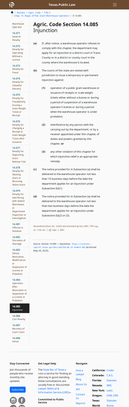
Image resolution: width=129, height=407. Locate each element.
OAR (109, 395)
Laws (110, 390)
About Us (81, 384)
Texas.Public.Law (62, 5)
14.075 (19, 105)
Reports (80, 403)
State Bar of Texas (53, 369)
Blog (78, 379)
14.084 (19, 290)
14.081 (17, 227)
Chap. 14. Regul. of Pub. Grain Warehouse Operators (41, 15)
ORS (115, 395)
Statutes (21, 12)
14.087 (18, 328)
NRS (109, 385)
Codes (110, 370)
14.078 (18, 176)
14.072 (18, 52)
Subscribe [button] (18, 389)
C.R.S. (110, 375)
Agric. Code (34, 12)
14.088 (16, 339)
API (78, 389)
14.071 (16, 36)
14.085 (17, 308)
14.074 (18, 83)
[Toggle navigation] (114, 5)
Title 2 (47, 12)
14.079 (19, 204)
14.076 (19, 131)
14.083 (19, 261)
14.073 (18, 69)
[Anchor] (91, 62)
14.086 (18, 317)
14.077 (19, 154)
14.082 (18, 240)
